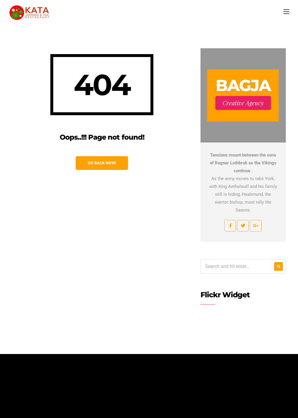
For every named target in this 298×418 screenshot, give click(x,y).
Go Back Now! (102, 163)
